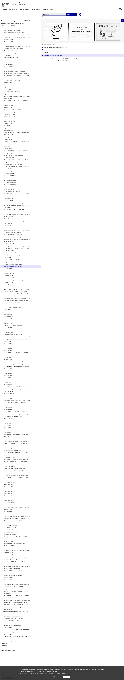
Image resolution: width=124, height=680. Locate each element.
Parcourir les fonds (36, 9)
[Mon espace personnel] (120, 9)
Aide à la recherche (47, 16)
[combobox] (71, 14)
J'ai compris (66, 676)
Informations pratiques (47, 9)
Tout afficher (46, 20)
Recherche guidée (24, 9)
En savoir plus (57, 676)
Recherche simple (13, 9)
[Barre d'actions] (122, 20)
